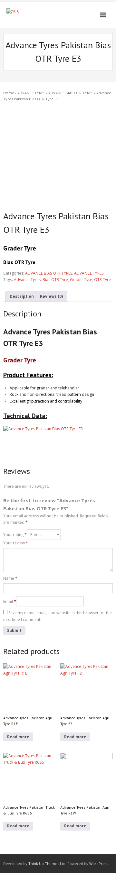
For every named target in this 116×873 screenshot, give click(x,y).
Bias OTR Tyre (55, 279)
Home (8, 92)
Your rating (15, 534)
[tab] (21, 296)
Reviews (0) (51, 296)
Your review (15, 543)
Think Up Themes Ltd (46, 863)
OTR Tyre (102, 279)
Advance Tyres (27, 279)
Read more (18, 737)
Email (9, 601)
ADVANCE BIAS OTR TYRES (70, 92)
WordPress (98, 863)
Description (22, 296)
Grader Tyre (81, 279)
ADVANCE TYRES (31, 92)
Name (10, 578)
